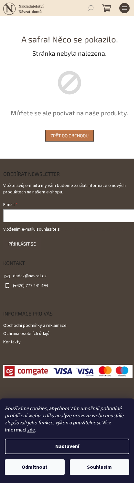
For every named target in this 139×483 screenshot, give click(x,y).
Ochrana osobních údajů (26, 333)
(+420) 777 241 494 (30, 285)
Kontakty (12, 342)
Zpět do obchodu (69, 135)
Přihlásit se (22, 244)
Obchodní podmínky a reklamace (35, 325)
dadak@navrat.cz (30, 276)
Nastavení (67, 446)
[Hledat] (90, 8)
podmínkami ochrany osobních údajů (96, 229)
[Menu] (124, 8)
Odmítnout (35, 467)
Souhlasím (99, 467)
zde (31, 429)
